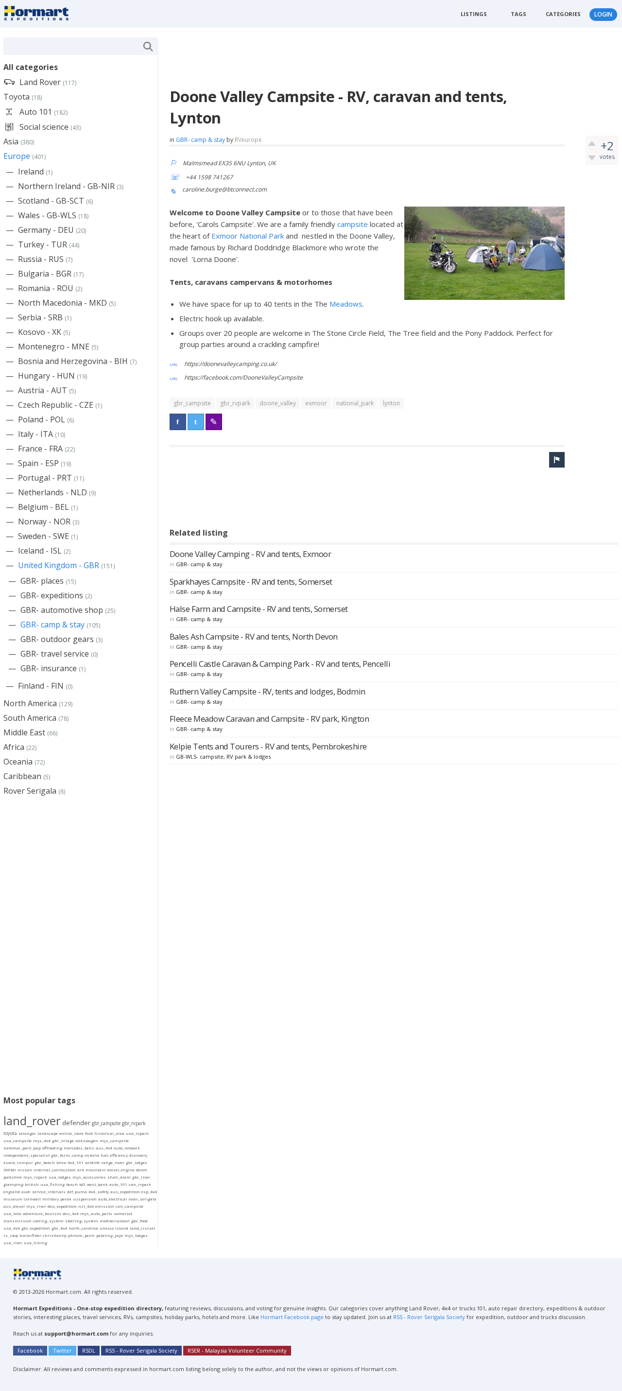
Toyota (16, 96)
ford (89, 1133)
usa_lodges (60, 1177)
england (11, 1191)
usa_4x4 (11, 1228)
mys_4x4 (42, 1140)
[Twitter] (196, 422)
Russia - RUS (41, 259)
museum (12, 1198)
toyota (10, 1133)
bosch (72, 1184)
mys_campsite (114, 1140)
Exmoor (225, 236)
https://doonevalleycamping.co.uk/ (230, 364)
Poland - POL (41, 419)
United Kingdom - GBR (58, 565)
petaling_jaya (109, 1235)
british (32, 1184)
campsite (353, 224)
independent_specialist (26, 1155)
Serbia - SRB (40, 317)
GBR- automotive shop (61, 610)
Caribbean (22, 776)
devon (141, 1169)
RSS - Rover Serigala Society (429, 1317)
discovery (138, 1155)
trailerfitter (30, 1235)
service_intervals (49, 1191)
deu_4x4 (71, 1213)
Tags (518, 13)
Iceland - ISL (40, 550)
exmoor (316, 403)
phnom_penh (81, 1235)
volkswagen (86, 1140)
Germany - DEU (46, 230)
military (50, 1198)
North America (30, 703)
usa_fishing (52, 1184)
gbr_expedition (35, 1228)
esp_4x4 (149, 1191)
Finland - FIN (41, 685)
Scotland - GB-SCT (51, 200)
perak (65, 1198)
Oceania (18, 761)
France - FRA (40, 448)
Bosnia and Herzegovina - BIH (73, 361)
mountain (96, 1169)
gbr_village (63, 1140)
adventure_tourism (42, 1213)
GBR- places (42, 580)
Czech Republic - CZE (55, 405)
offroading (52, 1147)
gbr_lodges (136, 1162)
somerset (123, 1213)
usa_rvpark (137, 1133)
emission (104, 1206)
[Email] (214, 422)
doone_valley (277, 403)
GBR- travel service (54, 653)
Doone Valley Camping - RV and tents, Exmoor (250, 553)
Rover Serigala (29, 790)
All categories (30, 67)
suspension (85, 1198)
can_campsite (129, 1206)
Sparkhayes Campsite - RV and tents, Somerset (251, 581)
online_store (71, 1133)
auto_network (127, 1147)
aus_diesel (14, 1206)
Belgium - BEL (43, 507)
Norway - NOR (44, 521)
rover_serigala (142, 1198)
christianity (55, 1235)
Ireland (31, 171)
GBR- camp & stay (200, 140)
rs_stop (10, 1235)
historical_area (109, 1133)
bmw (61, 1162)
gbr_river (141, 1177)
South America (29, 718)
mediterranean (115, 1220)
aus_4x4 (104, 1147)
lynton (391, 403)
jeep (37, 1147)
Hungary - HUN (46, 375)
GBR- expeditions (51, 595)
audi (26, 1191)
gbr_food (139, 1220)
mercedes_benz (79, 1147)
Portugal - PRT (45, 477)
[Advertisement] (346, 59)
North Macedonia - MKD (62, 302)
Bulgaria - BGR (44, 273)
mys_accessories (89, 1177)
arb (80, 1169)
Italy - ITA (35, 434)
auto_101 (118, 1184)
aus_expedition (125, 1191)
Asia (10, 141)
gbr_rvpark (235, 403)
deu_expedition (62, 1206)
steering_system (81, 1220)
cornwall (32, 1198)
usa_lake (12, 1213)
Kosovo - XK (39, 332)
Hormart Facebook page (291, 1317)
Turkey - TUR (42, 244)
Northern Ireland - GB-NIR (66, 186)
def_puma (77, 1191)
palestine (12, 1177)
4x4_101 (76, 1162)
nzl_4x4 (86, 1206)
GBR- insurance (48, 668)
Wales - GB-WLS (47, 215)
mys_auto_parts (96, 1213)
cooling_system (48, 1220)
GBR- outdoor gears (57, 639)
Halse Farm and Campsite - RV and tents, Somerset (259, 608)
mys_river (36, 1206)
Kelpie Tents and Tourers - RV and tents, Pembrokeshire (268, 746)
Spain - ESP (38, 463)
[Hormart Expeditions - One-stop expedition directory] (39, 12)
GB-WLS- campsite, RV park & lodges (223, 756)
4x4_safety (98, 1191)
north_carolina (83, 1228)
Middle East (24, 732)
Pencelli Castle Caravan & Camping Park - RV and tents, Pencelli (280, 663)
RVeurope (248, 140)
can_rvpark (140, 1184)
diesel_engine (121, 1169)
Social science (44, 127)
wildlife (92, 1162)
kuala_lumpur (18, 1162)
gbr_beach (45, 1162)
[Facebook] (178, 422)
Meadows (346, 304)
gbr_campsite (192, 403)
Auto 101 (35, 111)
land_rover (32, 1121)
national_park (355, 403)
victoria (92, 1155)
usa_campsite (17, 1140)
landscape (47, 1133)
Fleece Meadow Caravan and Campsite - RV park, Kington (269, 718)
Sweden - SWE (43, 536)
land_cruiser (143, 1228)
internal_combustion (55, 1169)
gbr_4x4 (59, 1228)
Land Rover (40, 82)
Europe (16, 156)
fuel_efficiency (114, 1155)
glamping (13, 1184)
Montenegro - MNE (53, 346)
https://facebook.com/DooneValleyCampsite (243, 377)
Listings (474, 13)
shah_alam (119, 1177)
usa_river (12, 1242)
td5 (82, 1184)
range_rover (112, 1162)
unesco (107, 1228)
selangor (27, 1133)
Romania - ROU (45, 288)
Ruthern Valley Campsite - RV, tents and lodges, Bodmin (267, 691)
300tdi (9, 1169)
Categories (563, 13)
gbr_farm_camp (67, 1155)
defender (76, 1122)
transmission (17, 1220)
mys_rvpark (35, 1177)
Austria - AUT (42, 390)
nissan (24, 1169)
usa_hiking (35, 1242)
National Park (262, 236)
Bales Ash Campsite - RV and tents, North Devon (254, 636)
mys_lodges (136, 1235)
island (121, 1228)
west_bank (97, 1184)
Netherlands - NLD (52, 492)
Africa (13, 747)
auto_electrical (112, 1198)
